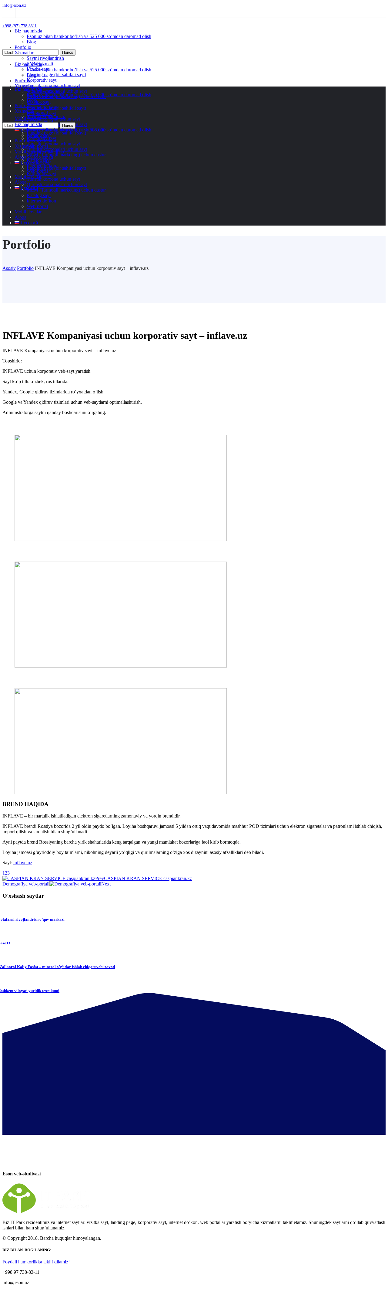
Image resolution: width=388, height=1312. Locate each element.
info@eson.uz (14, 5)
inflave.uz (22, 862)
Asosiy (9, 268)
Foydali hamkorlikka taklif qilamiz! (36, 1261)
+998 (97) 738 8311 (19, 26)
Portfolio (25, 268)
